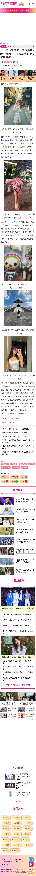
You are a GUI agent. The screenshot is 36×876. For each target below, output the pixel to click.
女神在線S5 (12, 422)
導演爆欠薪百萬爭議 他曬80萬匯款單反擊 (18, 668)
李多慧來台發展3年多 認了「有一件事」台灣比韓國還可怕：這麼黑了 (13, 78)
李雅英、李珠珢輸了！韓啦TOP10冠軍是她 (15, 429)
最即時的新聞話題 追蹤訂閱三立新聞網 (14, 433)
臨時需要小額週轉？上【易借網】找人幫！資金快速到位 (16, 441)
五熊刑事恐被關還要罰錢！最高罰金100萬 (17, 615)
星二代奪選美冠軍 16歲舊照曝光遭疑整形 (18, 632)
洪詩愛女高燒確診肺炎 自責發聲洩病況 (17, 679)
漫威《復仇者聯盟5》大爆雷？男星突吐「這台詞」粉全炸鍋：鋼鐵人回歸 (31, 78)
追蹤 (4, 481)
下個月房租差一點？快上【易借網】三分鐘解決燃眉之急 (16, 447)
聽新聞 (3, 46)
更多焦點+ (18, 801)
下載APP (5, 477)
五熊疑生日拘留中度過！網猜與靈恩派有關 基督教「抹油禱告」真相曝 (26, 703)
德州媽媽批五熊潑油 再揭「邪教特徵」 (16, 657)
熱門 (27, 10)
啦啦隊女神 (7, 147)
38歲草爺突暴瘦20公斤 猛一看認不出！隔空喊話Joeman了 (13, 710)
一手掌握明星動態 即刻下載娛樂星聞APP (14, 436)
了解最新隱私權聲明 (21, 873)
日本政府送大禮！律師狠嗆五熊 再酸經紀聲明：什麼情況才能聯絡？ (13, 716)
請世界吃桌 (13, 10)
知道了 (32, 873)
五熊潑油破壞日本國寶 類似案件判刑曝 (17, 621)
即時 (21, 10)
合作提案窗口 (18, 862)
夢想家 (22, 147)
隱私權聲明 (16, 859)
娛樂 (8, 43)
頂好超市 (21, 214)
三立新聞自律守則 (8, 862)
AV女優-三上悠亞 (14, 418)
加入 (23, 477)
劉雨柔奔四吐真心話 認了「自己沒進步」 (17, 662)
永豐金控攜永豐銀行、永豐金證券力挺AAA (23, 785)
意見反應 (5, 864)
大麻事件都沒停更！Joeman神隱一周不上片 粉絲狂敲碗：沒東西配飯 (22, 78)
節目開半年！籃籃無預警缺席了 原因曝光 (18, 673)
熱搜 (32, 10)
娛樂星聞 (2, 43)
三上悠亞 (6, 129)
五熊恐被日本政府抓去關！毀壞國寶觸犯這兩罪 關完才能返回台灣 (8, 703)
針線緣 (4, 10)
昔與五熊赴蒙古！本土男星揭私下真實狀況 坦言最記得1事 (31, 710)
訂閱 (13, 477)
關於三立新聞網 (7, 859)
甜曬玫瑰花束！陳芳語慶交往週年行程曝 (17, 627)
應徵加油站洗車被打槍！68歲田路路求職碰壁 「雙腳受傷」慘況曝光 (31, 716)
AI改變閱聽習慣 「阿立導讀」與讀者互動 (23, 776)
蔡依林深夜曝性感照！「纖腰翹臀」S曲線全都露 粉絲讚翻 (4, 78)
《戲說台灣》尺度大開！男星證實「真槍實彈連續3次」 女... (18, 453)
